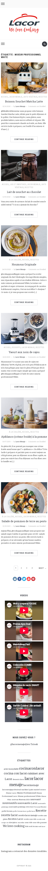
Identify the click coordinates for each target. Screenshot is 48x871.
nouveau (15, 800)
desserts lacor (18, 779)
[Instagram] (15, 578)
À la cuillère (15, 260)
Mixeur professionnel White (29, 796)
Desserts (16, 347)
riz (7, 822)
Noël (32, 807)
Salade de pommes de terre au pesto (24, 521)
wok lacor (41, 826)
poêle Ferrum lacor (20, 811)
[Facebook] (19, 578)
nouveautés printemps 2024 (19, 807)
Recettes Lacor (15, 819)
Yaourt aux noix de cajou (24, 352)
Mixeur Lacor (11, 793)
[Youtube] (29, 578)
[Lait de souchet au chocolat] (24, 165)
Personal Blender (40, 807)
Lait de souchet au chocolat (24, 192)
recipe (4, 822)
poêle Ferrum (7, 811)
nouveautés (9, 803)
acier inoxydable (11, 769)
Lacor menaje (15, 97)
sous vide (28, 822)
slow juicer (13, 822)
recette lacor (9, 815)
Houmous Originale (24, 264)
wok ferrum (33, 826)
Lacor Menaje (20, 106)
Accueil (4, 97)
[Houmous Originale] (24, 241)
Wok (26, 826)
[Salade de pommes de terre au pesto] (24, 497)
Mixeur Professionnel (26, 793)
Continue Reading (24, 139)
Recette (41, 810)
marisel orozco (40, 790)
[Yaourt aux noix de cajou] (24, 328)
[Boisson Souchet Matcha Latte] (24, 78)
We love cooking (14, 826)
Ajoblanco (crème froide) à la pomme (24, 436)
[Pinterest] (33, 578)
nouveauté (35, 799)
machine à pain (27, 790)
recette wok (41, 819)
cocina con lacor (15, 773)
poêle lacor (31, 811)
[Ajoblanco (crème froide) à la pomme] (24, 413)
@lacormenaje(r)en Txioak (24, 744)
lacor (29, 778)
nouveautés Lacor (27, 803)
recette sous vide (30, 819)
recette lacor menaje (27, 815)
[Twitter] (24, 578)
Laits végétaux (30, 97)
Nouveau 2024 (24, 799)
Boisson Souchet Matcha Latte (24, 101)
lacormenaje (31, 785)
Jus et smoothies (18, 184)
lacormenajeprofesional (11, 790)
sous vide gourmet (40, 822)
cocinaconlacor (31, 768)
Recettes (43, 97)
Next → (43, 568)
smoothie (21, 822)
